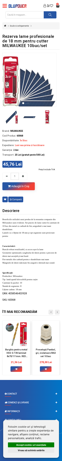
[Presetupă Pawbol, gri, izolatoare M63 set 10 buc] (46, 334)
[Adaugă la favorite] (5, 199)
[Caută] (50, 14)
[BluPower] (18, 6)
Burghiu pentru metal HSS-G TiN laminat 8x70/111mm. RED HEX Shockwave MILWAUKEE (16, 353)
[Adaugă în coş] (16, 369)
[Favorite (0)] (51, 6)
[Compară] (48, 6)
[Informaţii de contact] (31, 394)
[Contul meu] (44, 6)
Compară (17, 199)
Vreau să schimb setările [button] (31, 450)
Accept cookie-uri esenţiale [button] (31, 445)
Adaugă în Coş (20, 186)
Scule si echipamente (19, 26)
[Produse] (5, 6)
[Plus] (23, 176)
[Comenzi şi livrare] (31, 403)
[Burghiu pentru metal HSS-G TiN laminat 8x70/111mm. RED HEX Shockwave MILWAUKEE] (16, 334)
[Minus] (6, 176)
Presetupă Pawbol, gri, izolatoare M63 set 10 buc (46, 353)
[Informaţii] (31, 411)
